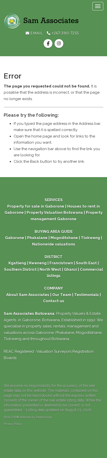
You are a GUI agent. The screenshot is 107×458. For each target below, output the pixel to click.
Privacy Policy (13, 424)
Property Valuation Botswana (54, 212)
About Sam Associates (27, 295)
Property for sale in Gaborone (36, 206)
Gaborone (14, 238)
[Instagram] (59, 44)
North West (50, 269)
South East (86, 263)
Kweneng (37, 263)
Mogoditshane (64, 238)
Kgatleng (17, 263)
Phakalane (37, 238)
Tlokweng (90, 238)
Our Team (61, 295)
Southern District (20, 269)
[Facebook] (48, 44)
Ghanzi (70, 269)
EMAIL (36, 33)
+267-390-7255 (64, 33)
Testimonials (86, 295)
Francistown (62, 263)
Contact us (53, 301)
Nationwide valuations (53, 244)
